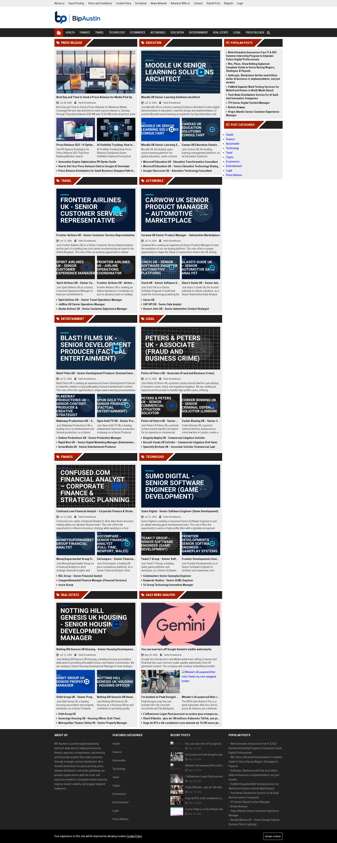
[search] (268, 32)
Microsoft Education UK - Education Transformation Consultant (180, 161)
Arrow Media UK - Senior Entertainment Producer (87, 446)
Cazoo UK (148, 299)
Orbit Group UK (67, 713)
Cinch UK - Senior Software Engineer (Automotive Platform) (160, 283)
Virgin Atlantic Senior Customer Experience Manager (252, 113)
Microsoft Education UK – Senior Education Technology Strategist (181, 166)
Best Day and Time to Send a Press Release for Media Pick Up (94, 97)
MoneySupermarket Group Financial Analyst (75, 559)
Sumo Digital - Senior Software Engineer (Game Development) (179, 511)
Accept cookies (273, 836)
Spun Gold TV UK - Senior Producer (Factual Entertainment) (116, 421)
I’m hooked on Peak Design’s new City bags (160, 697)
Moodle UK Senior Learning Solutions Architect (170, 97)
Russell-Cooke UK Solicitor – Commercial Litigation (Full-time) (180, 442)
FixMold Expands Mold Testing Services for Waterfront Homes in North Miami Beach (252, 88)
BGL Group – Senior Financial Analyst (80, 575)
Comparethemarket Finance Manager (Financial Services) (92, 580)
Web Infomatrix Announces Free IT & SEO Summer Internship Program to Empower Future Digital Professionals (251, 56)
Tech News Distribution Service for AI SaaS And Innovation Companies (252, 96)
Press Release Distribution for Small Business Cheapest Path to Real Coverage (96, 170)
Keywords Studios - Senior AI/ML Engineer (168, 580)
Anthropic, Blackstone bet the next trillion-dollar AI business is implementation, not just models (253, 79)
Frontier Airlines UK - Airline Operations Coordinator (116, 283)
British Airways (236, 107)
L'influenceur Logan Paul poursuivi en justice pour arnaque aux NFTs (181, 713)
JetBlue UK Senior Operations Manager (81, 304)
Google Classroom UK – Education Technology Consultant (177, 170)
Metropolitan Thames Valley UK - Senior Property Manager (92, 722)
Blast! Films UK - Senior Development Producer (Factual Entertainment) (95, 373)
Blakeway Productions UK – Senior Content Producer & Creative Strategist (75, 421)
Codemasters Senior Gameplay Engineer (167, 575)
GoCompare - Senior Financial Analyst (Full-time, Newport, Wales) (116, 559)
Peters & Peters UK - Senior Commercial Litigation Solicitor (160, 421)
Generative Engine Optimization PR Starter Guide (87, 161)
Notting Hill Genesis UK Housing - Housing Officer (116, 697)
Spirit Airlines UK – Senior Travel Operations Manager (90, 299)
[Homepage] (58, 32)
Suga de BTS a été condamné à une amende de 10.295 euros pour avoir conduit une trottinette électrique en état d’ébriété (181, 722)
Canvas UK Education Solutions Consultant (201, 145)
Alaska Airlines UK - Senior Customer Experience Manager (92, 308)
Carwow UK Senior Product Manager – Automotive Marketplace (180, 235)
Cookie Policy (134, 836)
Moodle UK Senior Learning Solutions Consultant (160, 145)
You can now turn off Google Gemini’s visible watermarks (176, 649)
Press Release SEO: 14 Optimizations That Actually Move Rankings (75, 145)
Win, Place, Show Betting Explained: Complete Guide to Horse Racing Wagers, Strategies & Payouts (250, 67)
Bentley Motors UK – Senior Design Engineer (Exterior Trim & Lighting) (254, 822)
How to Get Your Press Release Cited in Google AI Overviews (94, 166)
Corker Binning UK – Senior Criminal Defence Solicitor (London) (201, 421)
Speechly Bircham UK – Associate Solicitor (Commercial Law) (179, 446)
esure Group (65, 584)
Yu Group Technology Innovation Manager (168, 584)
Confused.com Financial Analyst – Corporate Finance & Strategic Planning (95, 511)
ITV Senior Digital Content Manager (249, 102)
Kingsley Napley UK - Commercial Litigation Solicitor (174, 437)
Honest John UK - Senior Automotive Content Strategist (176, 308)
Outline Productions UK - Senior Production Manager (89, 437)
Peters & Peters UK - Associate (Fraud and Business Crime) (177, 373)
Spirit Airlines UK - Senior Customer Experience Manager (75, 283)
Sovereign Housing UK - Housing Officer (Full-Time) (89, 718)
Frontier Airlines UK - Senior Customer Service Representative (95, 235)
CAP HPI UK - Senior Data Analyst (162, 304)
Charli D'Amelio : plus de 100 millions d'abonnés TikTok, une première (181, 718)
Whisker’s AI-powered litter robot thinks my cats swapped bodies (201, 697)
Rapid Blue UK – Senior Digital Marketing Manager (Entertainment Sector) (96, 442)
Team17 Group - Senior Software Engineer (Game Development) (160, 559)
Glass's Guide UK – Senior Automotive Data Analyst (201, 283)
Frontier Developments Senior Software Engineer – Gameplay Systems (201, 559)
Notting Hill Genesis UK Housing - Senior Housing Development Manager (95, 649)
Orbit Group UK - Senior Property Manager (75, 697)
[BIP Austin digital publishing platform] (77, 17)
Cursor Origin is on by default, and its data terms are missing (205, 809)
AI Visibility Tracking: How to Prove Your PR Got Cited (116, 145)
